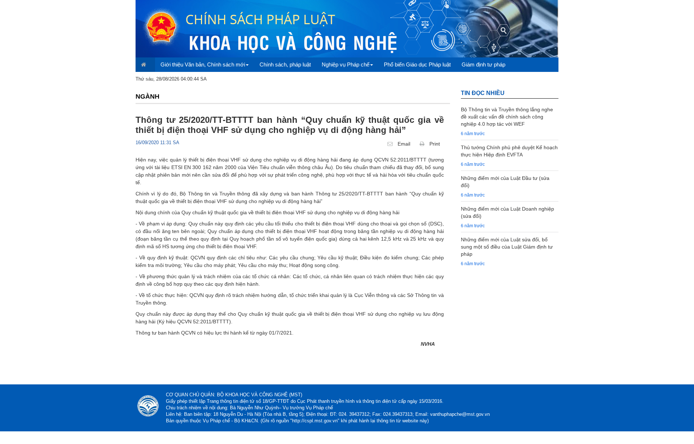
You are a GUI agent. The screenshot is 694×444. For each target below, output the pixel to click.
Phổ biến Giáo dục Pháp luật (417, 64)
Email (403, 144)
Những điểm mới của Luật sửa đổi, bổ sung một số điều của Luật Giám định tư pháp (507, 247)
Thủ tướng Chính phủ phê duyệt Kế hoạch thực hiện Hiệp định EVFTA (509, 151)
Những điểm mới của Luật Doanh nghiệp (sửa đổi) (507, 212)
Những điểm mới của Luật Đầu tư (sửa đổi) (505, 181)
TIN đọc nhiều (483, 93)
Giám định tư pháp (483, 64)
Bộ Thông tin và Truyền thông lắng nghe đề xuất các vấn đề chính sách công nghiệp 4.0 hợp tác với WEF (507, 117)
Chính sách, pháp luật (285, 64)
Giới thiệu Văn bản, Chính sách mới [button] (202, 64)
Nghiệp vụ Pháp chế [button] (345, 64)
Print (434, 144)
